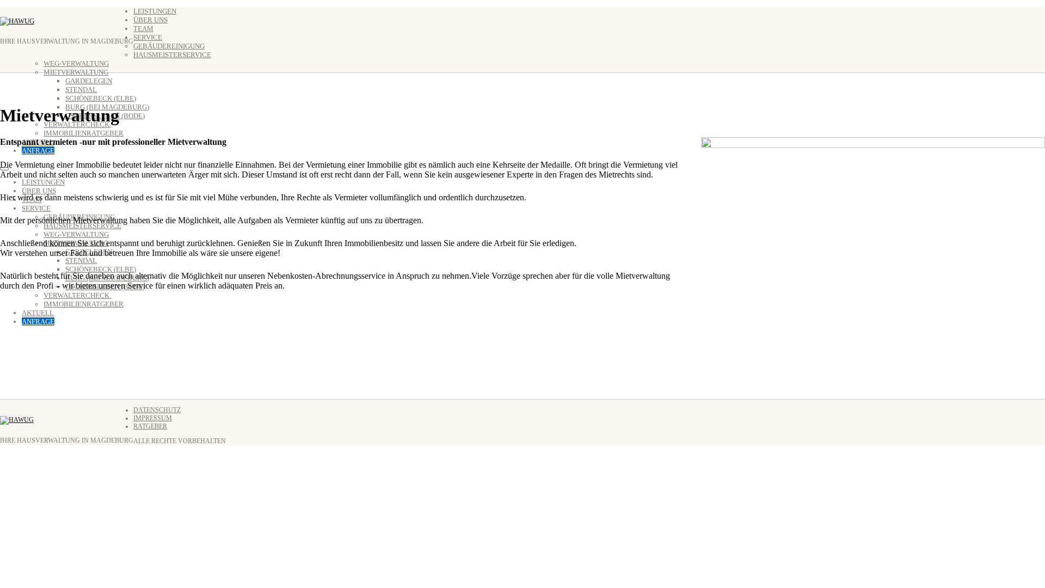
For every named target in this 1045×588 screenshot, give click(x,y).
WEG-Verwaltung (76, 63)
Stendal (81, 89)
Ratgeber (150, 426)
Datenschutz (157, 410)
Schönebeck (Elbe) (100, 98)
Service (147, 37)
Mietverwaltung (76, 72)
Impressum (152, 418)
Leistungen (154, 11)
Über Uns (150, 20)
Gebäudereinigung (169, 46)
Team (143, 28)
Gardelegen (88, 81)
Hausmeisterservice (172, 55)
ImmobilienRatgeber (84, 133)
